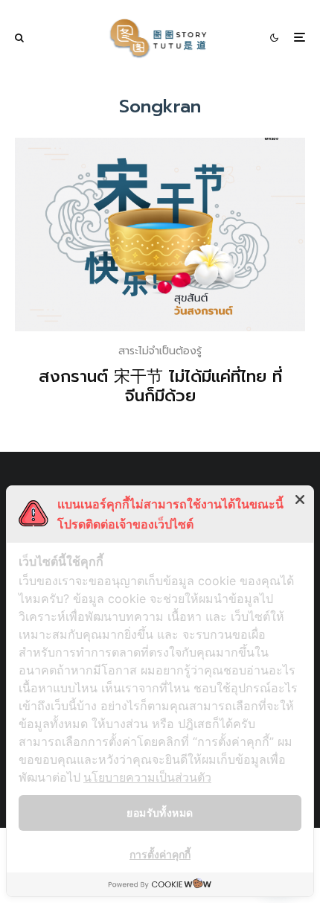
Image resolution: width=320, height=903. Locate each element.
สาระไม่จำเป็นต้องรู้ (160, 351)
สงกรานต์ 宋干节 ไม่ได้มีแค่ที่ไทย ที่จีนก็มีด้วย (160, 386)
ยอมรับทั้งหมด (160, 812)
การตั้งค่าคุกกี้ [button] (160, 854)
